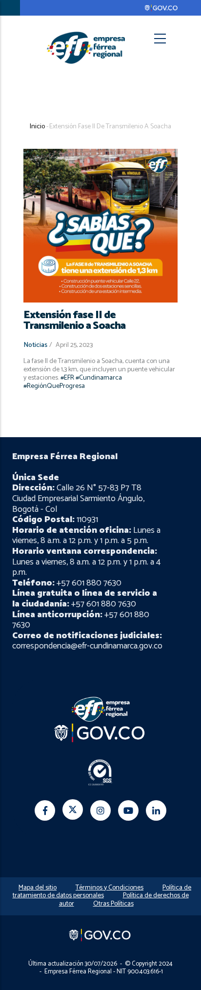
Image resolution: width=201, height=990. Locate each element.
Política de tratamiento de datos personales (102, 892)
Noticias (35, 345)
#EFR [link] (67, 378)
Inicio (37, 126)
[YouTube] (128, 810)
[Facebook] (45, 810)
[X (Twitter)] (72, 809)
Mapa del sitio (38, 887)
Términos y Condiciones (109, 887)
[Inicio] (86, 47)
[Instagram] (100, 810)
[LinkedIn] (156, 810)
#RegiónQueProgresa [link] (54, 386)
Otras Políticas (113, 903)
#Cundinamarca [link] (99, 378)
